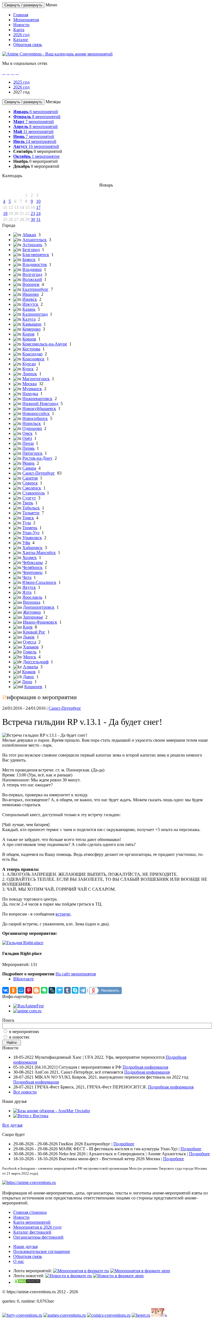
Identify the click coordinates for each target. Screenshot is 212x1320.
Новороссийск (36, 413)
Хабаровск (32, 547)
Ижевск (29, 299)
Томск (28, 517)
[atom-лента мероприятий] (140, 1270)
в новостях (19, 1037)
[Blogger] (36, 990)
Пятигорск (32, 453)
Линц (27, 681)
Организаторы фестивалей (38, 1237)
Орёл (27, 438)
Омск (27, 433)
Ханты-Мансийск (39, 552)
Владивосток (34, 264)
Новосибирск (35, 418)
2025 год (21, 82)
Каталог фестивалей (32, 1232)
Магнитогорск (36, 378)
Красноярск (33, 358)
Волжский (32, 279)
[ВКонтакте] (5, 990)
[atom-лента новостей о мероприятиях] (118, 1275)
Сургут (29, 498)
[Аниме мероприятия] (29, 1182)
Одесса (29, 642)
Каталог (20, 39)
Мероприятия (26, 19)
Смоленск (31, 488)
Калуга (29, 319)
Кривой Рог (34, 632)
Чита (26, 577)
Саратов (30, 478)
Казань (28, 309)
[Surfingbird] (59, 990)
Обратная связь (27, 44)
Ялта (26, 592)
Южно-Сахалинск (39, 582)
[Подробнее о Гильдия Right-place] (22, 942)
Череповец (32, 572)
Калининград (35, 314)
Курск (28, 368)
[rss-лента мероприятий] (81, 1270)
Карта (18, 29)
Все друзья (12, 1125)
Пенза (28, 443)
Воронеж (30, 284)
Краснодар (32, 354)
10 (38, 201)
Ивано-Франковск (40, 622)
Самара (29, 468)
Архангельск (34, 239)
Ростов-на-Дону (37, 458)
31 (38, 219)
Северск (30, 483)
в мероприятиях (24, 1031)
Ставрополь (33, 493)
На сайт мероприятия (75, 974)
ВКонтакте (23, 978)
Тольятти (30, 512)
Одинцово (32, 428)
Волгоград (32, 274)
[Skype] (75, 990)
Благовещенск (35, 254)
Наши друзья (25, 1246)
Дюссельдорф (36, 661)
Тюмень (29, 527)
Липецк (29, 373)
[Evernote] (44, 990)
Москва (29, 383)
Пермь (28, 448)
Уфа (26, 542)
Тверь (27, 503)
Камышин (31, 324)
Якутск (29, 587)
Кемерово (31, 329)
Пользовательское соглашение (41, 1251)
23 (33, 213)
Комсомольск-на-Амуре (44, 344)
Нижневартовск (37, 398)
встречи (62, 914)
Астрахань (32, 244)
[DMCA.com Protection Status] (27, 1282)
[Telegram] (83, 990)
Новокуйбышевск (39, 408)
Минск (29, 656)
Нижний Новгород (40, 403)
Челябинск (32, 567)
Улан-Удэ (30, 532)
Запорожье (33, 617)
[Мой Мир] (21, 990)
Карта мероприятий (32, 1222)
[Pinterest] (28, 990)
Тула (26, 522)
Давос (28, 676)
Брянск (29, 259)
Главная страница (30, 1212)
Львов (29, 637)
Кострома (31, 349)
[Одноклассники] (13, 990)
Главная (20, 14)
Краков (29, 671)
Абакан (29, 234)
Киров (28, 334)
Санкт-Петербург (38, 473)
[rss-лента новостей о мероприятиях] (68, 1275)
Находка (30, 393)
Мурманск (32, 388)
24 (38, 213)
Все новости (25, 1092)
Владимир (32, 269)
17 (38, 207)
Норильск (31, 423)
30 (33, 219)
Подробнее (123, 1143)
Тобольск (31, 507)
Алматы (30, 666)
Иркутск (30, 304)
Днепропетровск (38, 607)
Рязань (28, 463)
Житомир (32, 612)
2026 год (21, 34)
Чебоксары (32, 562)
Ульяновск (32, 537)
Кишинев (33, 686)
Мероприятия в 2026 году (37, 1227)
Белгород (31, 249)
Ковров (29, 339)
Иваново (30, 294)
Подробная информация (145, 1067)
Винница (31, 602)
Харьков (31, 647)
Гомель (29, 652)
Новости (21, 24)
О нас (18, 1261)
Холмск (29, 557)
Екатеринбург (35, 289)
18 (5, 213)
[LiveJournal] (52, 990)
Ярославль (32, 597)
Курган (29, 363)
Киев (28, 627)
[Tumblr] (67, 990)
